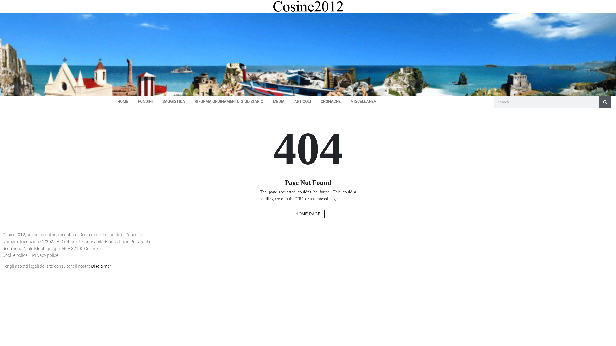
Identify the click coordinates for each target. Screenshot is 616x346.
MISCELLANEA (363, 101)
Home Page (308, 214)
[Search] (605, 102)
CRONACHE (331, 101)
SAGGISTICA (173, 101)
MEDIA (279, 101)
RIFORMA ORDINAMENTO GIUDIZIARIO (229, 101)
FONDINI (145, 101)
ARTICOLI (302, 101)
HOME (122, 101)
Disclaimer (101, 266)
